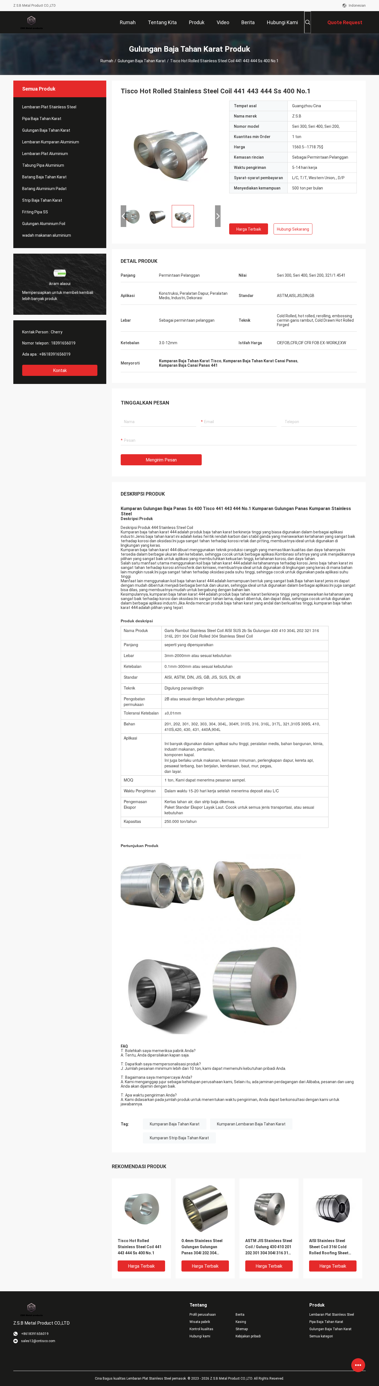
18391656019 (63, 343)
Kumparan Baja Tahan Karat (174, 1124)
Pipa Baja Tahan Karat (41, 118)
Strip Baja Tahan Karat (42, 200)
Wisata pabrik (200, 1322)
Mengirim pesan (161, 460)
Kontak (60, 370)
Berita (240, 1315)
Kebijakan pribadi (248, 1336)
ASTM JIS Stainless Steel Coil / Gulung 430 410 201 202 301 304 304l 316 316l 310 (268, 1247)
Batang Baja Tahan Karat (44, 177)
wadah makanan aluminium (46, 235)
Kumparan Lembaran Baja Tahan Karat (251, 1124)
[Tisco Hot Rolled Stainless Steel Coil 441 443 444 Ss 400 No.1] (171, 150)
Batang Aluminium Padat (44, 188)
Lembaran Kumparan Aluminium (50, 142)
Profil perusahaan (203, 1315)
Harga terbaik (248, 229)
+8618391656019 (54, 354)
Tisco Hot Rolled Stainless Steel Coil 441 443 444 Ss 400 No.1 (139, 1246)
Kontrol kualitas (201, 1329)
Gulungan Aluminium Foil (43, 223)
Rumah (106, 61)
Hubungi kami (200, 1336)
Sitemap (242, 1329)
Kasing (241, 1322)
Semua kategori (321, 1336)
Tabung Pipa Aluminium (43, 165)
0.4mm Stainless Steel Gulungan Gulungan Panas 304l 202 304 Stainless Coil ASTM (202, 1247)
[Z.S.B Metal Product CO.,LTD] (31, 22)
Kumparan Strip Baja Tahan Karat (179, 1138)
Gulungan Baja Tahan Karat (142, 61)
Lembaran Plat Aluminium (45, 153)
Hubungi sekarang (293, 229)
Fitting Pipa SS (35, 212)
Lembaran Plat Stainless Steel (49, 107)
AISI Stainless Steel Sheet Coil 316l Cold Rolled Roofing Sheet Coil (328, 1247)
